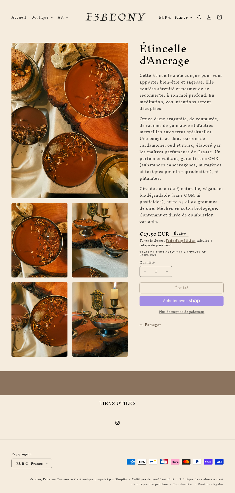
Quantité (147, 262)
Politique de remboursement (201, 479)
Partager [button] (153, 324)
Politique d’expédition (150, 484)
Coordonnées (183, 484)
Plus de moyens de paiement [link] (181, 312)
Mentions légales (211, 484)
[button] (42, 17)
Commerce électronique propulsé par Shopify (92, 479)
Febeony (49, 479)
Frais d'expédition (181, 240)
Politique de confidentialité (153, 479)
